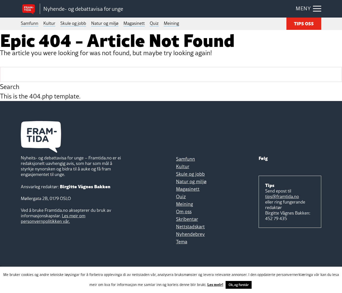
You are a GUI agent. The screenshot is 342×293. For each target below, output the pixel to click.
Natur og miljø (104, 23)
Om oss (184, 211)
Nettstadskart (190, 226)
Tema (181, 241)
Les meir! (215, 284)
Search (9, 86)
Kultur (49, 23)
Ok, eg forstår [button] (239, 284)
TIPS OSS (304, 23)
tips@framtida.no (282, 196)
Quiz (154, 23)
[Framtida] (30, 9)
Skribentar (187, 219)
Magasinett (134, 23)
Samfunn (29, 23)
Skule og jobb (73, 23)
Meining (171, 23)
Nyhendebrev (190, 234)
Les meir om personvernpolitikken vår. (53, 218)
